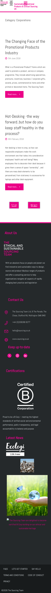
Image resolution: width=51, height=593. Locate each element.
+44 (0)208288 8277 (21, 322)
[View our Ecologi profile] (15, 449)
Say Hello (36, 569)
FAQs (5, 569)
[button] (25, 3)
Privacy (6, 581)
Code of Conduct (36, 575)
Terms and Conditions (13, 575)
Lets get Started (20, 569)
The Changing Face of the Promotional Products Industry (25, 47)
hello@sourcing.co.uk (21, 330)
